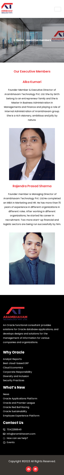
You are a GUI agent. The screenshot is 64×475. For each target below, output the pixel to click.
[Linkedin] (35, 469)
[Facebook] (28, 469)
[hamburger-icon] (57, 9)
